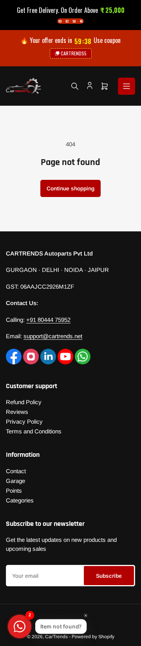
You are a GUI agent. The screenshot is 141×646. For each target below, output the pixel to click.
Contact (16, 471)
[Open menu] (126, 86)
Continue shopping (70, 188)
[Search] (74, 86)
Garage (15, 480)
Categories (20, 500)
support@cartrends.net (53, 336)
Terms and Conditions (33, 431)
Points (14, 490)
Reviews (17, 411)
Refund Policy (24, 402)
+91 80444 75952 (48, 319)
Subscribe (109, 576)
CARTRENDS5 (74, 53)
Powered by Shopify (93, 636)
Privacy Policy (24, 421)
